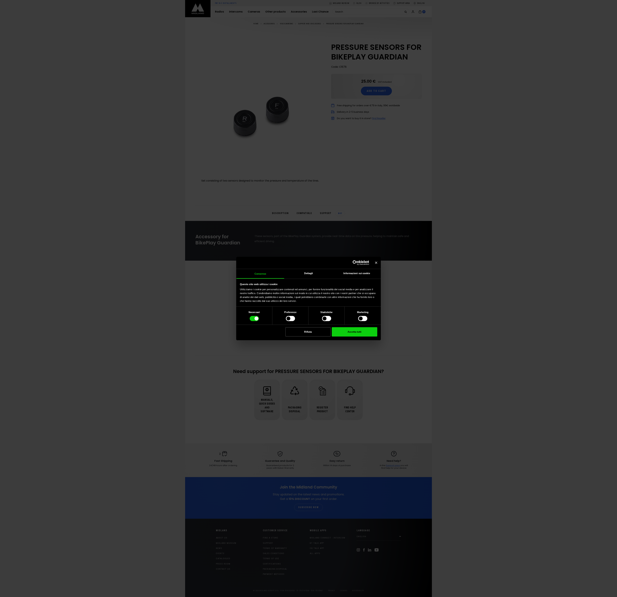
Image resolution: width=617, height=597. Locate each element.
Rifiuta (308, 331)
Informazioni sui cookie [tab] (356, 273)
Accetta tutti (354, 331)
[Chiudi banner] (376, 263)
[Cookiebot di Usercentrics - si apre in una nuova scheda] (355, 262)
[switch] (290, 318)
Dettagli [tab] (308, 273)
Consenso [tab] (260, 273)
